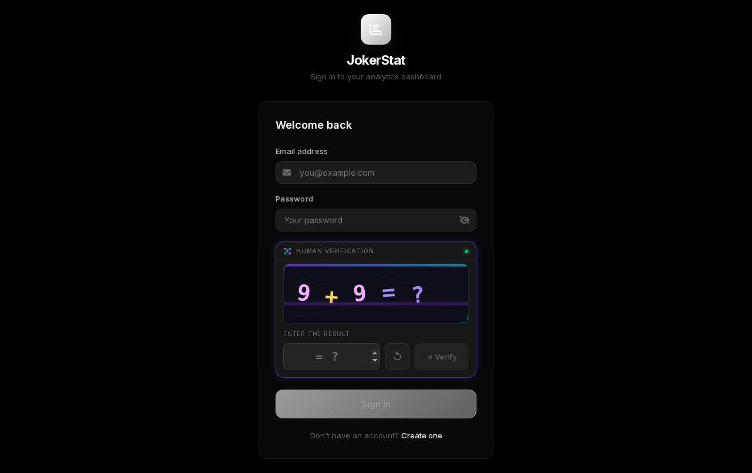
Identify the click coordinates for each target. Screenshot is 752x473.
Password (294, 198)
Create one (421, 435)
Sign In (376, 404)
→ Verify (441, 356)
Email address (302, 151)
